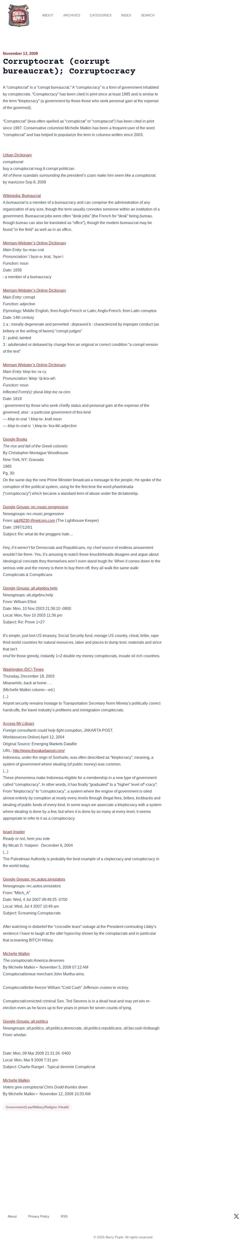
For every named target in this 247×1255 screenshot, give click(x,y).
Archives (71, 15)
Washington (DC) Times (23, 669)
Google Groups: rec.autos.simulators (34, 879)
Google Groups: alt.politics (25, 1021)
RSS (64, 1216)
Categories (100, 15)
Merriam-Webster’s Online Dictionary (34, 243)
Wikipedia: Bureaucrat (22, 196)
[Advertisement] (206, 84)
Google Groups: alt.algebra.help (30, 588)
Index (126, 15)
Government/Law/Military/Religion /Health (37, 1107)
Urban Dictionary (17, 155)
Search (148, 15)
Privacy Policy (38, 1216)
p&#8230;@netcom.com (34, 520)
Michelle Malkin (16, 954)
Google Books (15, 439)
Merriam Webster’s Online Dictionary (34, 365)
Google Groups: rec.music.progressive (35, 507)
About (48, 15)
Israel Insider (14, 832)
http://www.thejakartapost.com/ (39, 751)
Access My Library (18, 724)
